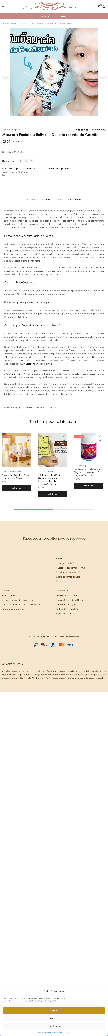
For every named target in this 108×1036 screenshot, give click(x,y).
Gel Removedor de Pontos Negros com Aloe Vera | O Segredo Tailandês (87, 472)
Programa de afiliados (13, 609)
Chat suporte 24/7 (65, 563)
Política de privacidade (60, 1032)
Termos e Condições (66, 604)
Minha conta (8, 595)
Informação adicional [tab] (52, 199)
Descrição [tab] (31, 199)
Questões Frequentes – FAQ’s (70, 567)
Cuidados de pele (15, 23)
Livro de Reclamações (67, 595)
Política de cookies (44, 1032)
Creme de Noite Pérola (17, 374)
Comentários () (98, 129)
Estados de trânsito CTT (68, 572)
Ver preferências (54, 1026)
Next (103, 74)
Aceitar (54, 1010)
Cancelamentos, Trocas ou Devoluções (21, 604)
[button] (16, 488)
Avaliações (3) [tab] (75, 199)
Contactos (61, 581)
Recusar (54, 1018)
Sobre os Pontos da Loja (68, 576)
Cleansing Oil (32, 363)
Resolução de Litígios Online (70, 600)
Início (4, 23)
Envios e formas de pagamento (17, 600)
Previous (5, 74)
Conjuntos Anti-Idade (11, 471)
